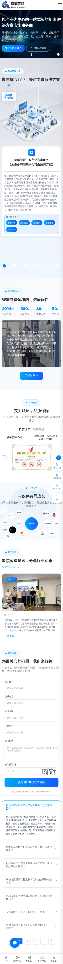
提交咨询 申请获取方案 (31, 782)
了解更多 (30, 375)
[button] (4, 265)
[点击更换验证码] (48, 771)
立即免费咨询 (12, 48)
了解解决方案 (39, 48)
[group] (31, 606)
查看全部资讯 (9, 567)
